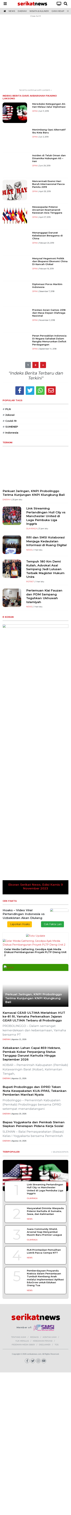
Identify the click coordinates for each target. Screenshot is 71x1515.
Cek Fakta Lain (52, 924)
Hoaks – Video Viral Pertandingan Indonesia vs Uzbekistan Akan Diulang (24, 914)
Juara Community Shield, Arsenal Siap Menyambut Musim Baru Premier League (44, 1232)
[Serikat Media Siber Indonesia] (44, 1327)
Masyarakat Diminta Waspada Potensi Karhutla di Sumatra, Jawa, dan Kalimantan (45, 1211)
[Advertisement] (35, 53)
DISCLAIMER (44, 1344)
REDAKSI (34, 1337)
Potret (30, 581)
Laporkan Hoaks (19, 924)
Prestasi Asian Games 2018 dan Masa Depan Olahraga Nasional (48, 313)
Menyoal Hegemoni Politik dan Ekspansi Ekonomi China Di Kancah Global (50, 261)
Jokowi (8, 414)
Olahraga (31, 528)
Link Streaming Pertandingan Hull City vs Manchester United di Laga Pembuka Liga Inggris (45, 516)
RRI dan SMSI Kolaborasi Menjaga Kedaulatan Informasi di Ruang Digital (46, 541)
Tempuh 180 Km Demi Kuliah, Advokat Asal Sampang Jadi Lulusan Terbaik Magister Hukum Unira (45, 569)
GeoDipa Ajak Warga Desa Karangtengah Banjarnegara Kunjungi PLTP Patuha (31, 951)
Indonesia (10, 432)
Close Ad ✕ (35, 16)
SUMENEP (10, 426)
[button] (7, 759)
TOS (56, 1344)
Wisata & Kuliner (39, 11)
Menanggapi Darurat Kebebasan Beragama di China (47, 235)
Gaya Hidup (58, 11)
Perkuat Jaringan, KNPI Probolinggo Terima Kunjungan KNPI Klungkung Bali (34, 493)
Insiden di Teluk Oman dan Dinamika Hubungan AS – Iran (49, 158)
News (12, 11)
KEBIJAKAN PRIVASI (42, 1341)
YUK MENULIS (22, 1341)
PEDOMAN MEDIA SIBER (23, 1344)
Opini (35, 111)
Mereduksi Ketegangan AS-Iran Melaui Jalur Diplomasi (49, 105)
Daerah (22, 11)
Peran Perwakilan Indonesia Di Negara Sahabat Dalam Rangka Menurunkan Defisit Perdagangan (49, 340)
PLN (7, 409)
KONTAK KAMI (50, 1337)
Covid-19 (10, 420)
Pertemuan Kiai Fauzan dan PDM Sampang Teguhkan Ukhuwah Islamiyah (44, 596)
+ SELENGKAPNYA (59, 1152)
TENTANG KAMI (18, 1337)
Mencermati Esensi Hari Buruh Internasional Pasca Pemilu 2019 (48, 184)
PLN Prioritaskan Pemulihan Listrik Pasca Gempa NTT (44, 1251)
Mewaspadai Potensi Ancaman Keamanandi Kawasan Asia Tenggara (47, 210)
